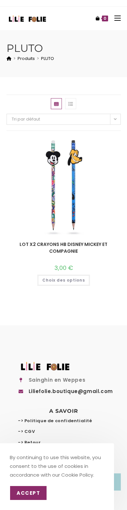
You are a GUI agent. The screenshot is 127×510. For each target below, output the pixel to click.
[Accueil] (9, 58)
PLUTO (47, 58)
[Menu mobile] (115, 18)
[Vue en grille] (56, 103)
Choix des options (63, 280)
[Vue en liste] (70, 103)
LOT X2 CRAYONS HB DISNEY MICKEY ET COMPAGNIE (63, 247)
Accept (28, 493)
